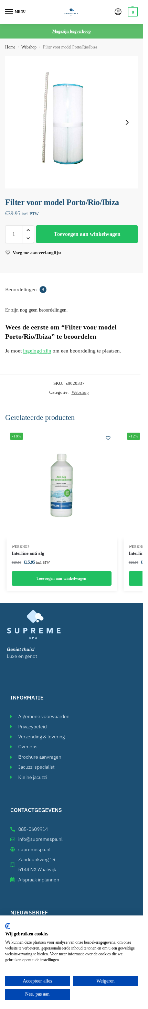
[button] (132, 12)
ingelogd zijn (37, 351)
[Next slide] (127, 122)
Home (10, 47)
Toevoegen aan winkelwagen (87, 234)
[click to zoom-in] (71, 122)
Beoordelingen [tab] (24, 289)
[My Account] (118, 12)
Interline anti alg (28, 553)
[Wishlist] (108, 438)
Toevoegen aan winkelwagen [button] (61, 578)
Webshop (28, 47)
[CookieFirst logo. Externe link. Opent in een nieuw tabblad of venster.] (7, 926)
